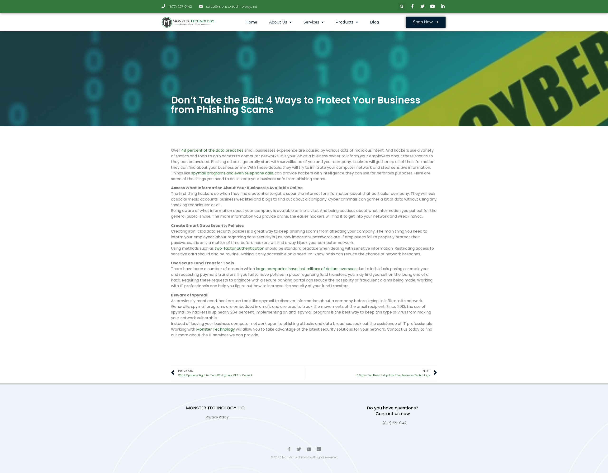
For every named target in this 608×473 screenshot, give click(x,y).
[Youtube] (309, 449)
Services (311, 22)
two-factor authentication (239, 248)
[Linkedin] (319, 449)
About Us (278, 22)
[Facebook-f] (289, 449)
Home (251, 22)
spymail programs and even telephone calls (232, 173)
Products (344, 22)
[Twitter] (299, 449)
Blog (374, 22)
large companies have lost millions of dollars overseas (306, 269)
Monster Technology (215, 329)
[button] (426, 22)
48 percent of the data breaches (212, 150)
